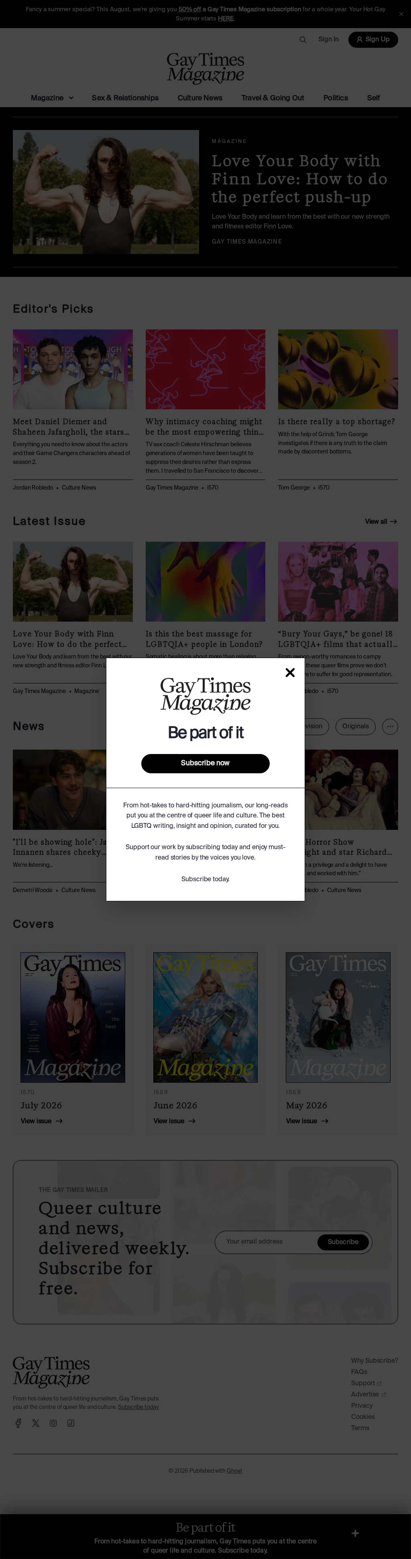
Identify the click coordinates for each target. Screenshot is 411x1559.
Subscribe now (205, 763)
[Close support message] (290, 673)
